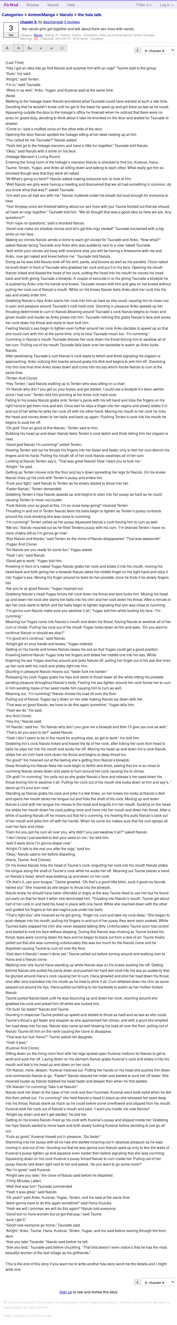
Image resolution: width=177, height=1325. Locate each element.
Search (53, 4)
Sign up (65, 1292)
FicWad (11, 5)
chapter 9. (28, 22)
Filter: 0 (142, 4)
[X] (36, 38)
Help (71, 4)
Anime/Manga (41, 14)
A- (7, 48)
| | (62, 48)
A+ (30, 48)
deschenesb (53, 21)
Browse (33, 4)
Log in (165, 4)
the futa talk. (90, 14)
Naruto (66, 14)
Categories (12, 14)
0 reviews (72, 21)
